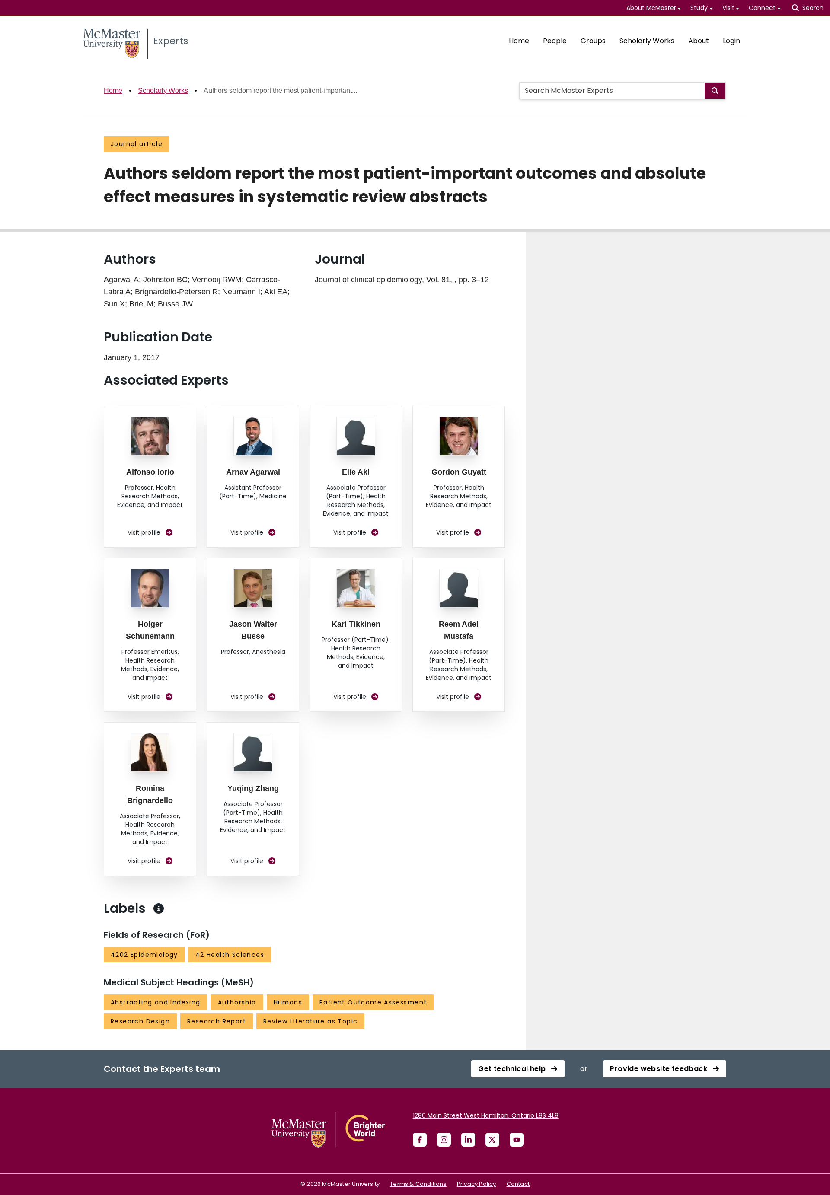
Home (519, 41)
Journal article (137, 144)
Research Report (216, 1021)
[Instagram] (444, 1140)
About (698, 41)
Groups (593, 41)
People (555, 41)
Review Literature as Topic (310, 1021)
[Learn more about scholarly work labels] (158, 908)
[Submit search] (715, 91)
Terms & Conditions (418, 1184)
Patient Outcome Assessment (373, 1002)
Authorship (237, 1002)
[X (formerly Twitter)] (492, 1140)
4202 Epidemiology (144, 954)
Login (731, 41)
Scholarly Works (646, 41)
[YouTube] (517, 1140)
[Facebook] (420, 1140)
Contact (518, 1184)
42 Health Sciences (229, 954)
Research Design (140, 1021)
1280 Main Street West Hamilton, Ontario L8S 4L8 (486, 1115)
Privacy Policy (476, 1184)
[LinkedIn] (468, 1140)
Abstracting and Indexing (156, 1002)
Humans (288, 1002)
